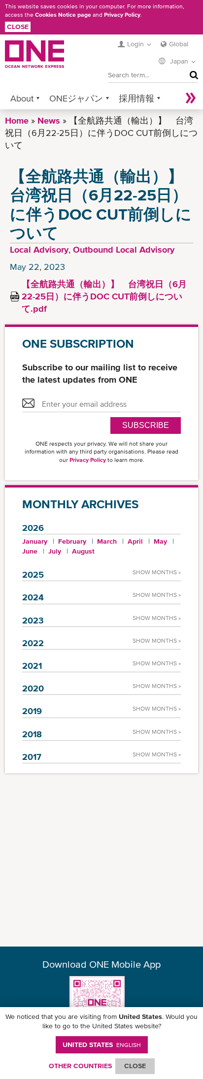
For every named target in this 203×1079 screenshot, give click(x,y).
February (72, 541)
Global (178, 44)
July (54, 551)
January (34, 541)
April (135, 541)
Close (18, 27)
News (48, 120)
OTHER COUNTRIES (80, 1066)
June (29, 551)
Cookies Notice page (63, 14)
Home (17, 120)
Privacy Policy (122, 14)
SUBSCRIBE (145, 425)
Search (191, 75)
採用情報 (136, 98)
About (22, 98)
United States (102, 1044)
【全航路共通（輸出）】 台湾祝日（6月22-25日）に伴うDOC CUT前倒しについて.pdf (104, 296)
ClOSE (135, 1066)
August (83, 551)
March (107, 541)
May (160, 541)
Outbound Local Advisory (123, 249)
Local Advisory (39, 249)
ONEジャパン (76, 98)
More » (190, 98)
